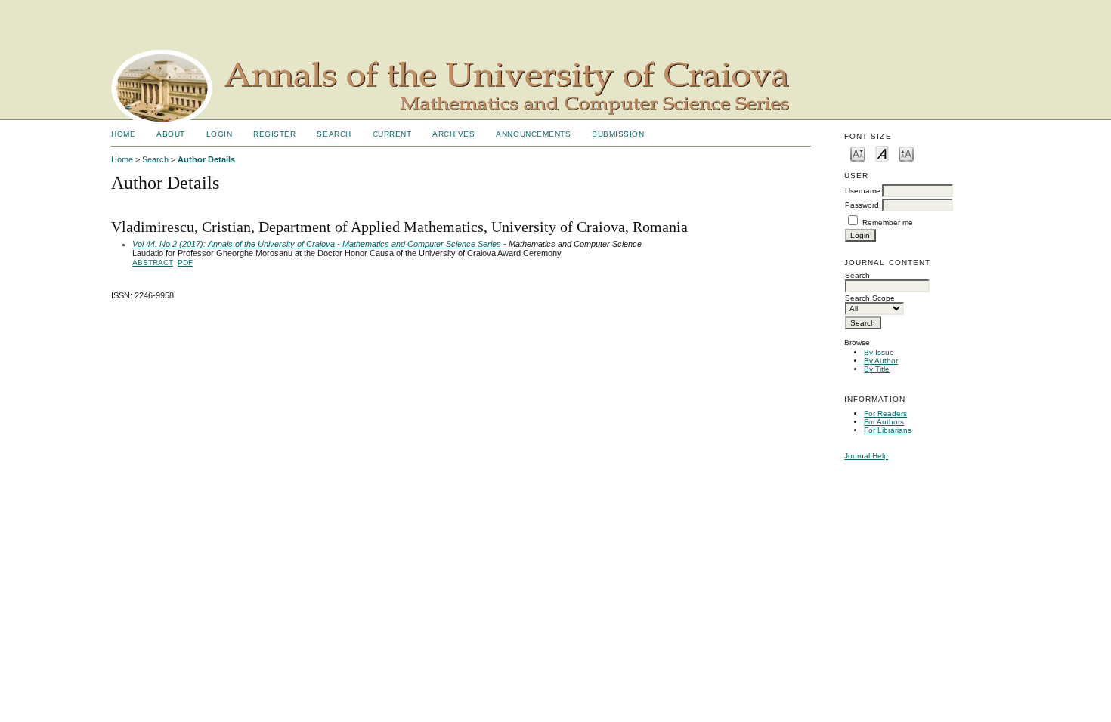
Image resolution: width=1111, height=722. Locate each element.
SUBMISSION (618, 134)
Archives (453, 134)
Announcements (533, 134)
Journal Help (866, 456)
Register (274, 134)
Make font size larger (906, 153)
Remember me (887, 222)
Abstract (152, 262)
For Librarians (887, 430)
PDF (185, 262)
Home (123, 134)
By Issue (879, 352)
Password (862, 205)
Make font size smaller (857, 153)
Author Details (206, 159)
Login (219, 134)
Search (334, 134)
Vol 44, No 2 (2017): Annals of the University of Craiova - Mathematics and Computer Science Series (316, 243)
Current (392, 134)
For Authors (884, 422)
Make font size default (882, 153)
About (170, 134)
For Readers (885, 413)
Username (862, 191)
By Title (877, 369)
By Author (881, 360)
